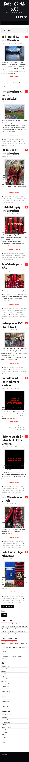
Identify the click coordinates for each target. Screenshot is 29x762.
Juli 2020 (3, 694)
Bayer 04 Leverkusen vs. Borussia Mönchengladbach (14, 626)
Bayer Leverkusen (22, 84)
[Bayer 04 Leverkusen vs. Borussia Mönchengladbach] (14, 112)
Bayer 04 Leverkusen (8, 80)
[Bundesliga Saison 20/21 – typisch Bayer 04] (14, 340)
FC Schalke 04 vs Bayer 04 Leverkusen (16, 654)
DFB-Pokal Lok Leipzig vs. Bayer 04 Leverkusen (13, 631)
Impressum (4, 754)
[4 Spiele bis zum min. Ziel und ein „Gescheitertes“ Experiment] (14, 459)
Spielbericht (9, 82)
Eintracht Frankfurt (6, 727)
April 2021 (3, 676)
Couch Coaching (19, 253)
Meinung (13, 86)
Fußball (6, 86)
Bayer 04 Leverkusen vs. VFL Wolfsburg (17, 647)
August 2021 (4, 668)
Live (10, 86)
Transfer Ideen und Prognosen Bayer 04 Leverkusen (10, 382)
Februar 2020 (4, 699)
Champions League (6, 719)
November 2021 (5, 666)
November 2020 (5, 686)
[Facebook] (17, 17)
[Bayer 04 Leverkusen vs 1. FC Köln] (14, 517)
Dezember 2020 (5, 683)
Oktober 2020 (4, 689)
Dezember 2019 (5, 701)
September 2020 (5, 691)
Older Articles (8, 606)
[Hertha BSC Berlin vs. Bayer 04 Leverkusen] (14, 53)
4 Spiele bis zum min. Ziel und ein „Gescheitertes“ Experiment (12, 440)
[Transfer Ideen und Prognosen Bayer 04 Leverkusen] (14, 400)
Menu (14, 23)
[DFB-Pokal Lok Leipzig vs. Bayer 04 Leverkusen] (14, 225)
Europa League (10, 312)
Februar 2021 (4, 678)
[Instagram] (21, 17)
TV (13, 198)
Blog (2, 86)
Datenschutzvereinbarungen (8, 756)
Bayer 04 (3, 84)
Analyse (22, 82)
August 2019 (4, 706)
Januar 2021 (4, 681)
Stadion (15, 82)
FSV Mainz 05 (18, 312)
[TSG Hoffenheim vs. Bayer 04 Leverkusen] (14, 574)
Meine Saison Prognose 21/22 (8, 633)
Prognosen (4, 314)
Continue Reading (14, 76)
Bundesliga (17, 80)
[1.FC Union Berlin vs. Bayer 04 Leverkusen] (14, 172)
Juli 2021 (3, 671)
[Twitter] (25, 17)
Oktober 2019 (4, 704)
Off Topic (3, 734)
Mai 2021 (3, 673)
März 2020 (4, 696)
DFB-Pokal (17, 310)
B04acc (20, 43)
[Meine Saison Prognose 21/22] (14, 281)
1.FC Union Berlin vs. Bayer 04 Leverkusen (12, 628)
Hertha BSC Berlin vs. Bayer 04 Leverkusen (12, 623)
